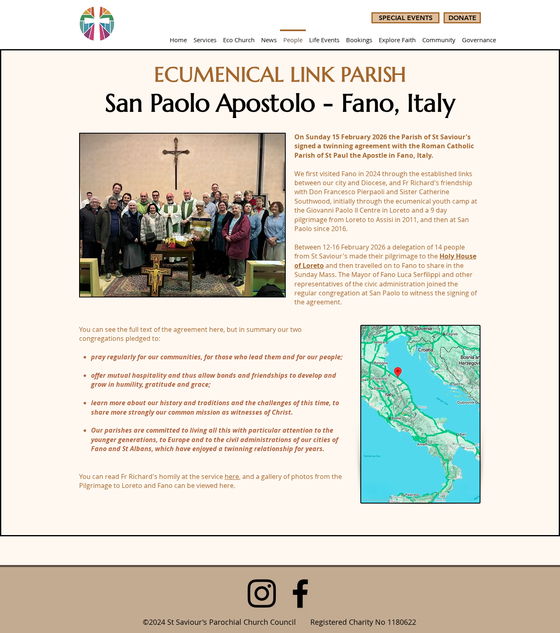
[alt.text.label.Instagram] (262, 593)
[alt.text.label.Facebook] (300, 593)
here (232, 476)
